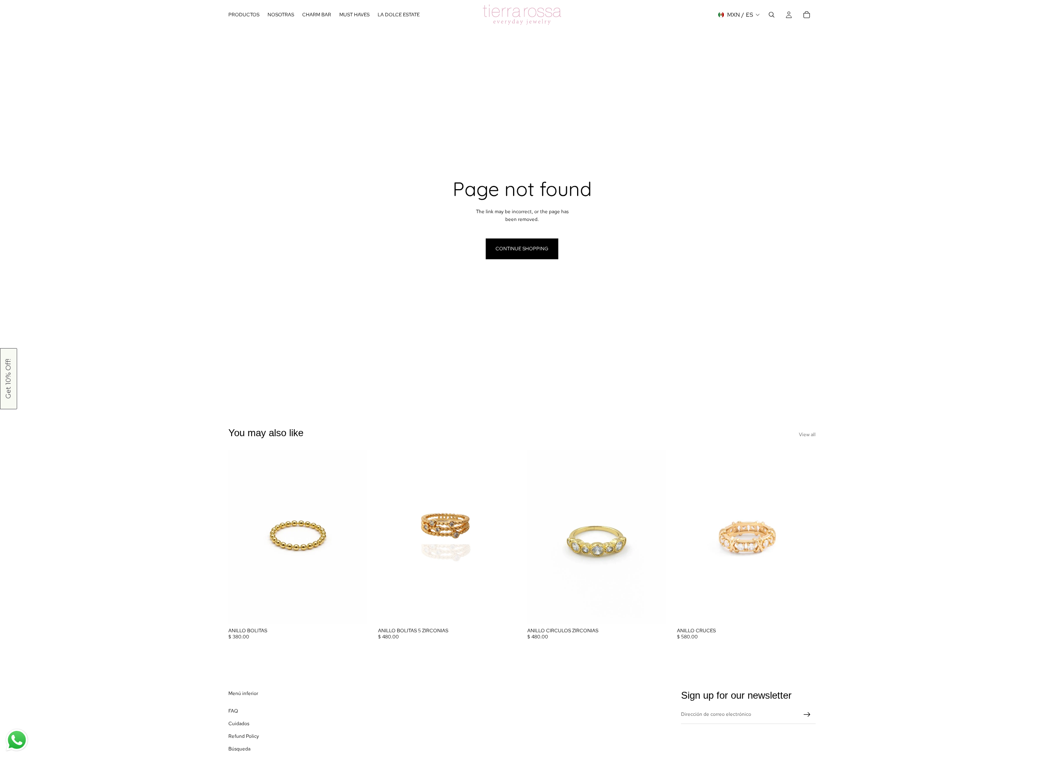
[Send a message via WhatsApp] (17, 740)
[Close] (1036, 8)
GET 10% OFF (783, 422)
